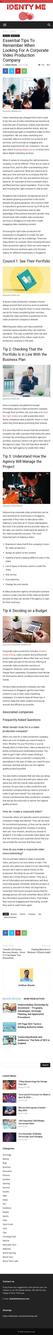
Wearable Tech (9, 1244)
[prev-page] (4, 1050)
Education (7, 1171)
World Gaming (9, 1253)
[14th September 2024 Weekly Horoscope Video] (9, 1124)
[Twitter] (11, 71)
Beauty (6, 1159)
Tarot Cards (8, 1224)
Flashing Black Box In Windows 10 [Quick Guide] (38, 951)
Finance (6, 1175)
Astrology (7, 1154)
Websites (7, 1249)
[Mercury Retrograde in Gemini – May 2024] (9, 1111)
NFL (4, 1204)
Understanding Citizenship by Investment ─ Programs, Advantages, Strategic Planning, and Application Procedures (33, 1011)
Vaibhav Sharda (11, 65)
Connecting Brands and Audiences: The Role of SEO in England (34, 1040)
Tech (5, 1228)
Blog (5, 1163)
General (6, 1187)
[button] (4, 25)
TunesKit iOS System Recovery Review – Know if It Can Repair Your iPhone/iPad (14, 953)
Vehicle (6, 1240)
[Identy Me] (26, 12)
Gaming (6, 1183)
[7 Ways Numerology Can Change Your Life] (9, 1085)
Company (31, 914)
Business (13, 31)
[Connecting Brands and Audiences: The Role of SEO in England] (9, 1040)
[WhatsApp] (24, 71)
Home (5, 31)
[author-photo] (26, 981)
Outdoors (7, 1208)
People (6, 1212)
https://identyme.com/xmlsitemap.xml (20, 1316)
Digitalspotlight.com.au (24, 149)
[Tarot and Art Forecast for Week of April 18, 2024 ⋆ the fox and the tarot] (9, 1098)
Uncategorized (9, 1236)
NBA (5, 1195)
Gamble (6, 1179)
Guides (6, 1191)
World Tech (15, 36)
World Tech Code (10, 1261)
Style (5, 1220)
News (5, 1199)
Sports (6, 1216)
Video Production (10, 917)
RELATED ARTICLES (12, 999)
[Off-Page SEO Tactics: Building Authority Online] (9, 1027)
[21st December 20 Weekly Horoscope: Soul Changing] (9, 1137)
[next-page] (8, 1050)
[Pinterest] (18, 71)
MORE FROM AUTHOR (34, 999)
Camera (22, 914)
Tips (39, 914)
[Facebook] (5, 71)
